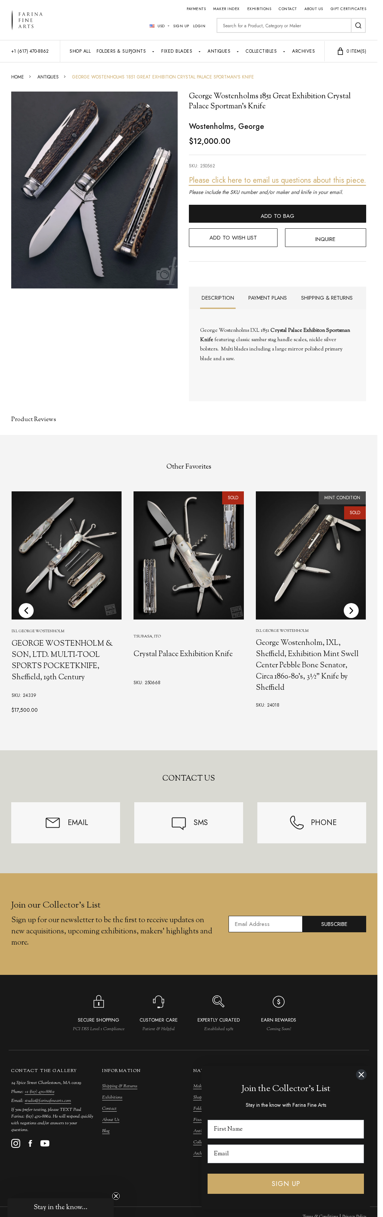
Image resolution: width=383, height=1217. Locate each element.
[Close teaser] (116, 1196)
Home (17, 77)
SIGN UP (286, 1184)
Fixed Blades (176, 51)
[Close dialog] (361, 1074)
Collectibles (261, 51)
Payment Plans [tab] (267, 298)
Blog (106, 1131)
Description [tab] (218, 298)
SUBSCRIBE (334, 924)
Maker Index (226, 9)
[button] (60, 1207)
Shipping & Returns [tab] (327, 298)
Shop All (80, 51)
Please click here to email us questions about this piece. (277, 180)
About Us (313, 9)
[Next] (351, 610)
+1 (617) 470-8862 (39, 1091)
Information (121, 1071)
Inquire (325, 239)
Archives (303, 51)
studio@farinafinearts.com (48, 1100)
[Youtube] (44, 1143)
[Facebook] (30, 1143)
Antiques (219, 51)
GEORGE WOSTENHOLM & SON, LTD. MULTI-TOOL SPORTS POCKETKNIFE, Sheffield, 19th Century (62, 661)
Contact (288, 9)
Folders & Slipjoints (121, 51)
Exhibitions (259, 9)
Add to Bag (277, 216)
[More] (153, 51)
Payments (196, 9)
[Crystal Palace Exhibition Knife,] (188, 555)
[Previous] (26, 610)
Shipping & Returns (119, 1086)
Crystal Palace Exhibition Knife (183, 654)
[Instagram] (15, 1143)
